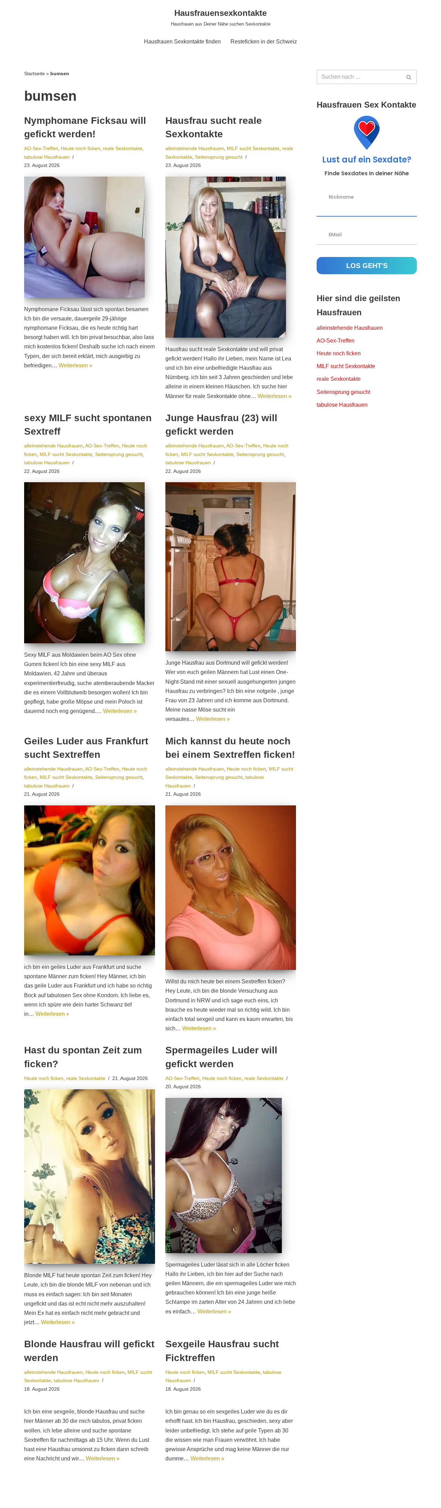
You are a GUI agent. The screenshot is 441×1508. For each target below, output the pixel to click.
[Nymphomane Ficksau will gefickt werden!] (89, 237)
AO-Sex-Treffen (41, 148)
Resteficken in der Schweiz (263, 41)
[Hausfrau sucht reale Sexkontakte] (230, 257)
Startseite (34, 73)
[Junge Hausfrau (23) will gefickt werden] (230, 566)
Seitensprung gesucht (219, 157)
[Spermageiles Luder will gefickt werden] (230, 1175)
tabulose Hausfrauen (47, 157)
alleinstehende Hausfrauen (194, 148)
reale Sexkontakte (122, 148)
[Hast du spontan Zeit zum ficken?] (89, 1176)
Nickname (341, 197)
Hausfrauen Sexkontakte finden (182, 41)
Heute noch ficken (80, 148)
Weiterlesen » (75, 365)
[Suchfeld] (409, 77)
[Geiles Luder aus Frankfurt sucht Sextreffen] (89, 880)
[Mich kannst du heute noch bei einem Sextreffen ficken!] (230, 887)
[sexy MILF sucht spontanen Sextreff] (89, 562)
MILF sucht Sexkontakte (253, 148)
